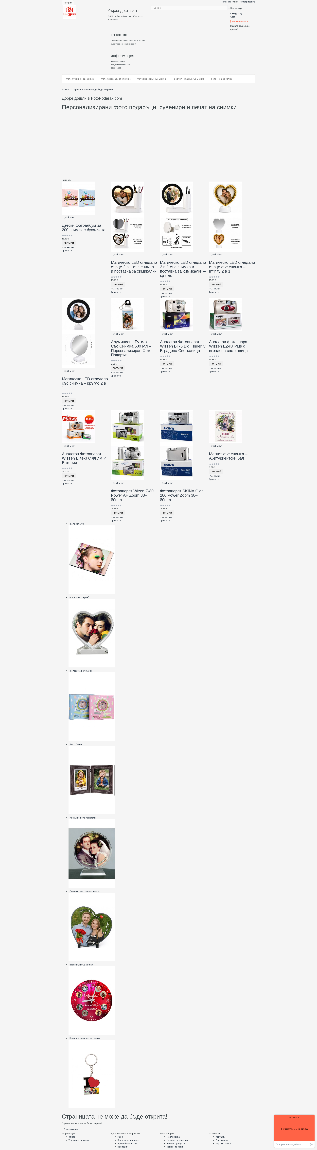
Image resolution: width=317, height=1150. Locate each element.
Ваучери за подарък (128, 1140)
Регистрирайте (247, 1)
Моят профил (173, 1136)
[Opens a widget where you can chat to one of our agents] (294, 1131)
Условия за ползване (79, 1140)
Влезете (227, 1)
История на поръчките (178, 1140)
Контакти (220, 1136)
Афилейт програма (127, 1143)
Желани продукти (176, 1143)
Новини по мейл (175, 1146)
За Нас (72, 1136)
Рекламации (222, 1140)
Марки (121, 1136)
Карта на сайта (223, 1143)
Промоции (123, 1146)
